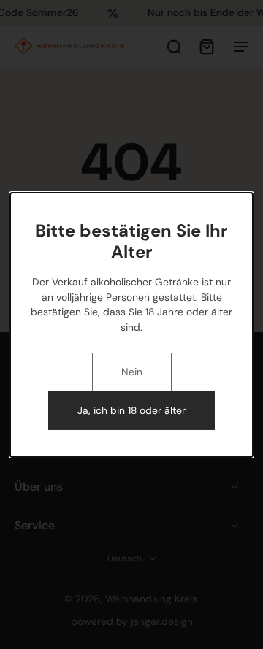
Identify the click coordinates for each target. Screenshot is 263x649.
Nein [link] (131, 371)
